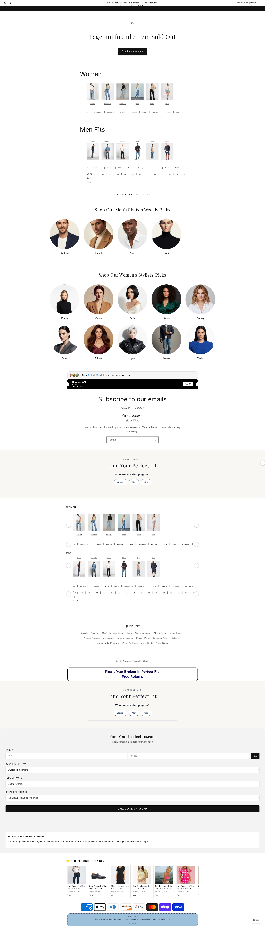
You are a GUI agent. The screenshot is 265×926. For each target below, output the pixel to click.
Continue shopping (132, 51)
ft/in (255, 756)
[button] (6, 7)
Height (10, 750)
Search (84, 633)
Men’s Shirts (147, 643)
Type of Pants (14, 778)
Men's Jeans (160, 633)
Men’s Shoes (175, 633)
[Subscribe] (155, 440)
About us (95, 633)
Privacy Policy (143, 638)
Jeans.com (127, 661)
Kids (146, 482)
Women (120, 482)
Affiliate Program (92, 638)
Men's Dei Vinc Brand (113, 633)
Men (134, 482)
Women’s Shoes (130, 643)
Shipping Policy (160, 638)
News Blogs (162, 643)
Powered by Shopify (140, 661)
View (69, 895)
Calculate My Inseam (132, 809)
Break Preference (17, 792)
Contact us (108, 638)
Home (129, 633)
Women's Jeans (143, 633)
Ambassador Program (108, 643)
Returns (175, 638)
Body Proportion (16, 764)
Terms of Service (125, 638)
